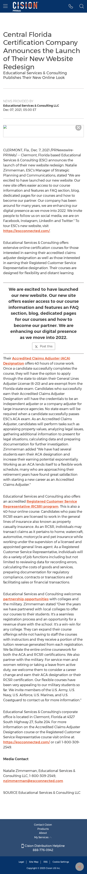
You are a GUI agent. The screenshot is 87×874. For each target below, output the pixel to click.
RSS (46, 862)
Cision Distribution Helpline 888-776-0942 (44, 848)
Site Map (33, 862)
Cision (49, 868)
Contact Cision (43, 824)
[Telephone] (70, 6)
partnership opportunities (26, 599)
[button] (43, 127)
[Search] (81, 6)
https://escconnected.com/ (26, 231)
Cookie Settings (61, 862)
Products (43, 828)
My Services (41, 837)
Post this (46, 346)
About (43, 832)
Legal (21, 862)
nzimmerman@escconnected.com (33, 781)
